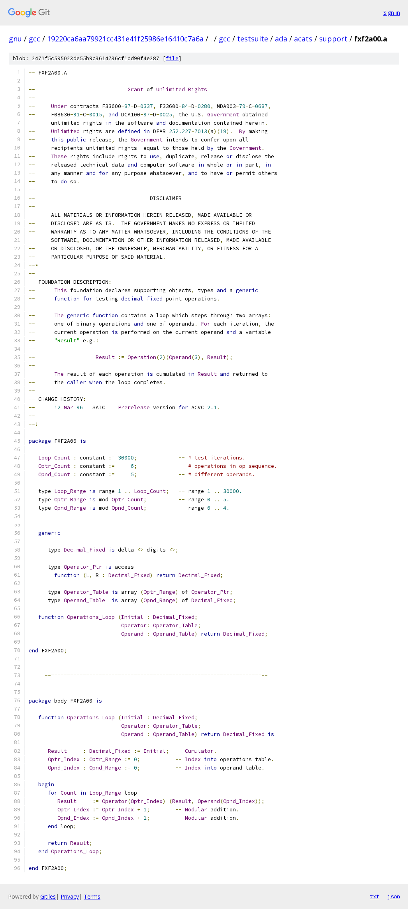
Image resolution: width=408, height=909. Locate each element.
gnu (15, 38)
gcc (34, 38)
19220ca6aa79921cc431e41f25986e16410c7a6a (125, 38)
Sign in (391, 12)
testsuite (252, 38)
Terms (92, 896)
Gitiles (48, 896)
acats (303, 38)
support (333, 38)
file (172, 58)
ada (281, 38)
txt (374, 896)
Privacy (70, 896)
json (393, 896)
